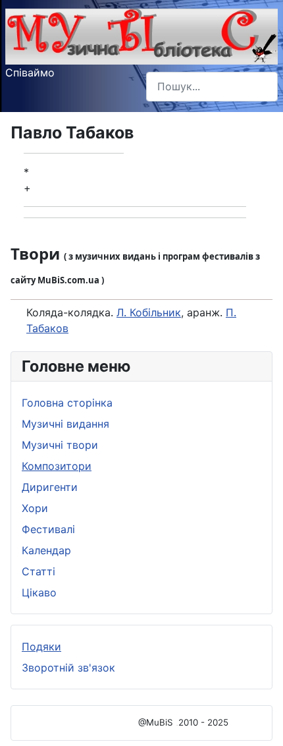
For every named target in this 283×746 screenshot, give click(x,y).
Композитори (56, 466)
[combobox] (212, 86)
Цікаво (39, 592)
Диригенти (50, 487)
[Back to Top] (259, 721)
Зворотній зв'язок (68, 667)
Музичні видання (65, 423)
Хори (35, 508)
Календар (46, 550)
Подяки (41, 646)
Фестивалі (48, 529)
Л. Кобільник (148, 312)
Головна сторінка (67, 402)
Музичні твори (60, 444)
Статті (38, 571)
